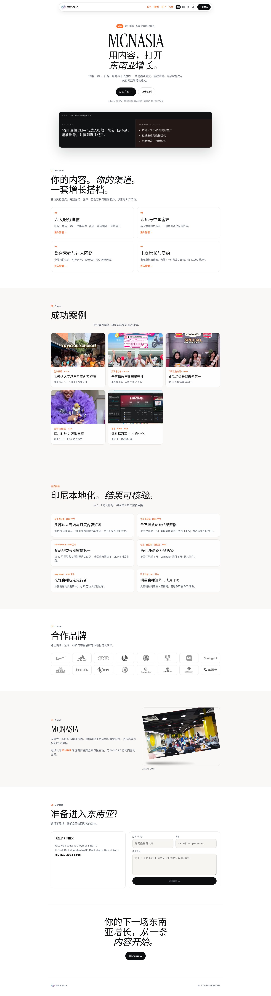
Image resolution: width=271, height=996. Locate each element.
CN (178, 7)
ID (188, 7)
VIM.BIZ (66, 750)
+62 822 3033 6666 (67, 854)
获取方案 (203, 7)
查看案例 (147, 91)
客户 (163, 6)
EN (183, 7)
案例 (156, 6)
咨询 (171, 6)
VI (193, 7)
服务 (149, 6)
